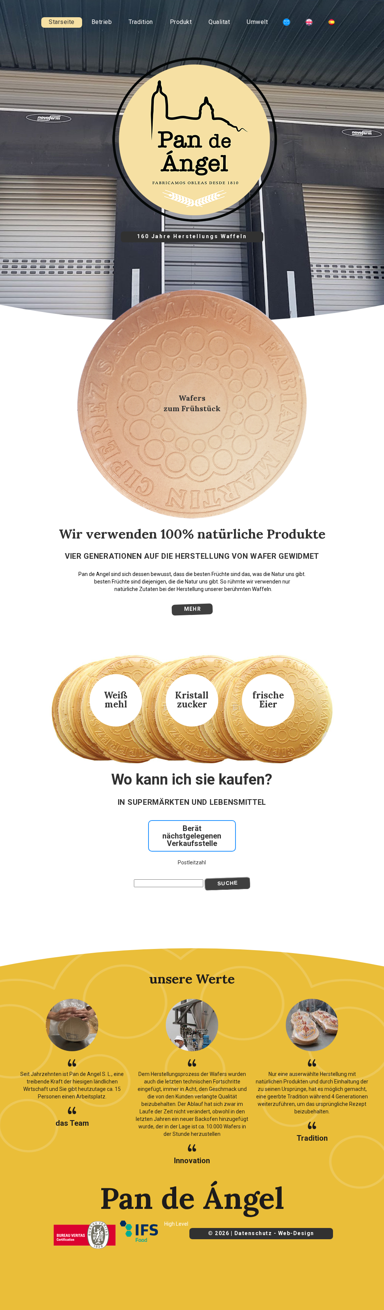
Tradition (141, 21)
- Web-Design (294, 1233)
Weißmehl (116, 699)
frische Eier (268, 699)
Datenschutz (253, 1233)
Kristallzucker (191, 699)
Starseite (62, 21)
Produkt (181, 21)
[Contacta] (286, 22)
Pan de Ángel (192, 1198)
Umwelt (257, 21)
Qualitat (219, 21)
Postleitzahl (192, 862)
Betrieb (102, 21)
